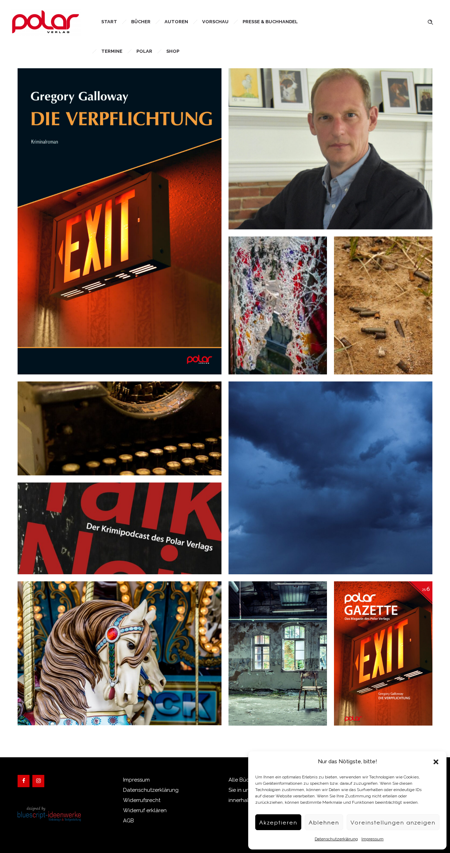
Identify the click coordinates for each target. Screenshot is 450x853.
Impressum (372, 838)
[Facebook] (24, 781)
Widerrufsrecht (141, 800)
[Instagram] (38, 781)
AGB (128, 820)
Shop (172, 51)
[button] (435, 761)
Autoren (176, 21)
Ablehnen (324, 822)
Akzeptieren (278, 822)
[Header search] (430, 21)
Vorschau (215, 21)
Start (109, 21)
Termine (111, 51)
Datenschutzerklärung (336, 838)
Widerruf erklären (145, 810)
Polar (144, 51)
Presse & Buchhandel (270, 21)
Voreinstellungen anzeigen (393, 822)
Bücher (140, 21)
